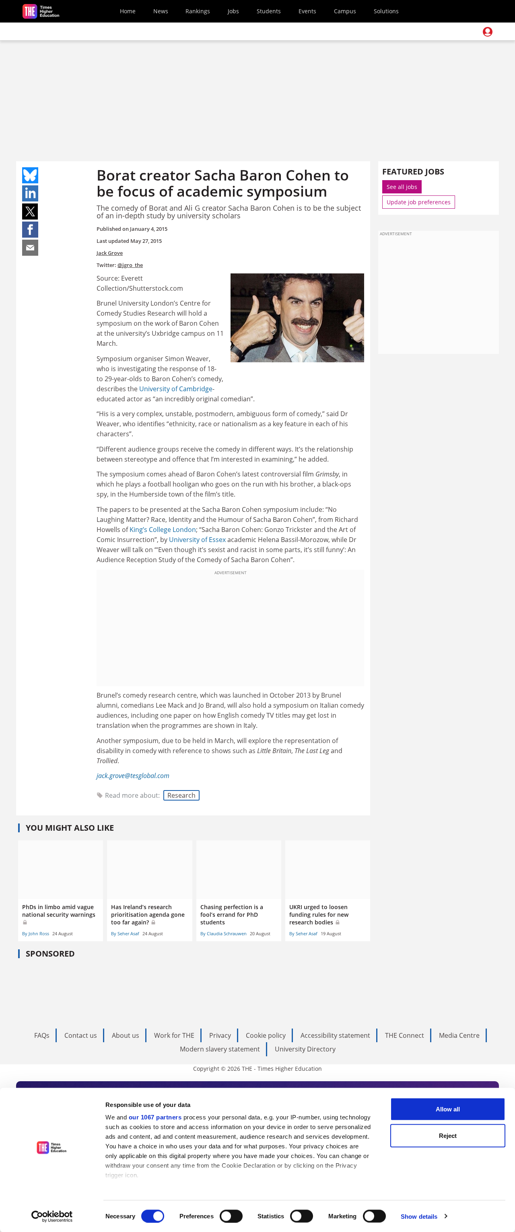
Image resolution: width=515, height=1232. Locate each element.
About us (125, 1035)
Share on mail (30, 248)
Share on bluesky (30, 175)
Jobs (233, 11)
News (160, 11)
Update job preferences (419, 202)
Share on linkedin (30, 193)
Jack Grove (110, 253)
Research (181, 795)
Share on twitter (30, 211)
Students (269, 11)
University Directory (305, 1049)
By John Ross (35, 933)
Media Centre (459, 1035)
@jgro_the (130, 265)
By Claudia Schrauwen (223, 933)
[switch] (231, 1215)
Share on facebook (30, 230)
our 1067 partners (155, 1117)
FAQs (41, 1035)
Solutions (386, 11)
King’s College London (163, 529)
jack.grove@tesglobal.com (133, 775)
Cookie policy (266, 1035)
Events (307, 11)
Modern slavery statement (220, 1049)
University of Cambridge (175, 388)
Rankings (197, 11)
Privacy (220, 1035)
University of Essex (197, 539)
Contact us (80, 1035)
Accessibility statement (335, 1035)
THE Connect (404, 1035)
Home (128, 11)
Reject (448, 1135)
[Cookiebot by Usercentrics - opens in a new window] (52, 1216)
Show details (419, 1216)
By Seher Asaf (125, 933)
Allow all (448, 1109)
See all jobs (402, 187)
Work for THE (174, 1035)
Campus (345, 11)
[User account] (487, 32)
